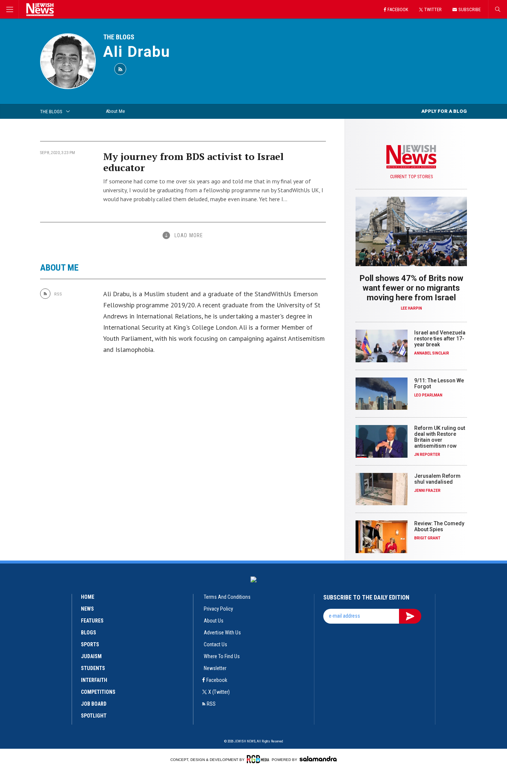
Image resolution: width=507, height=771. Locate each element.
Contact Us (215, 644)
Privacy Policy (218, 609)
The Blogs (118, 37)
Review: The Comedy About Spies (439, 526)
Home (87, 597)
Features (92, 621)
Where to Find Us (222, 656)
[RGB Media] (258, 759)
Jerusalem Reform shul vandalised (437, 479)
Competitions (98, 692)
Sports (90, 644)
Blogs (88, 633)
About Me (115, 111)
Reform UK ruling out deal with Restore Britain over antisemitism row (439, 437)
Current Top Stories (411, 176)
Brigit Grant (427, 538)
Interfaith (94, 680)
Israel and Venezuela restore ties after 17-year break (439, 338)
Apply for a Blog (444, 111)
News (87, 609)
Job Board (94, 704)
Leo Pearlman (428, 395)
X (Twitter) (219, 692)
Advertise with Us (222, 633)
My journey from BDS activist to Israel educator (193, 162)
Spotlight (94, 716)
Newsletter (215, 668)
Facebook (216, 680)
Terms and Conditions (227, 597)
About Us (213, 621)
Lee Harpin (411, 308)
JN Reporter (427, 455)
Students (93, 668)
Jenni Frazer (427, 491)
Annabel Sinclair (431, 353)
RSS (211, 704)
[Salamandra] (318, 758)
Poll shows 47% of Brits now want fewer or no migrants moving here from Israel (411, 288)
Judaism (91, 656)
